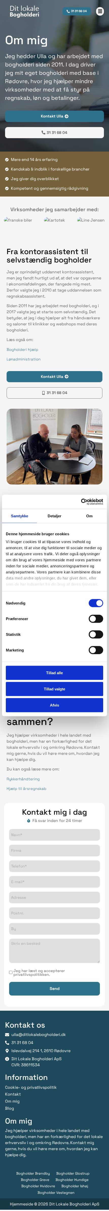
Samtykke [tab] (19, 516)
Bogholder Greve (35, 1179)
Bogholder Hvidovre (38, 1186)
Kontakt (13, 1094)
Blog (9, 1108)
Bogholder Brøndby (33, 1173)
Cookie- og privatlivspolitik (31, 1087)
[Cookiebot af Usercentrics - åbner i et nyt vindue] (81, 502)
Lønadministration (24, 359)
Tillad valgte (54, 689)
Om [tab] (89, 516)
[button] (100, 11)
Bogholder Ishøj (74, 1186)
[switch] (96, 619)
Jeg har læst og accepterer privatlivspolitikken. (39, 972)
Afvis (54, 705)
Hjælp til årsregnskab (26, 788)
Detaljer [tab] (55, 516)
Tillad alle (54, 672)
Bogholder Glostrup (72, 1173)
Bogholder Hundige (72, 1179)
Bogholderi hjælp (22, 349)
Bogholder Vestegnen (56, 1192)
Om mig (12, 1101)
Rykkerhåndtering (23, 779)
